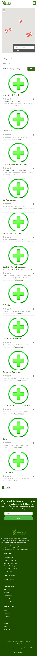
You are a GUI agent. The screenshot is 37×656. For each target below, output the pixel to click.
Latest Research (9, 557)
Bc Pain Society (9, 200)
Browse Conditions (10, 560)
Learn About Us (9, 571)
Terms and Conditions (9, 648)
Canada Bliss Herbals (12, 338)
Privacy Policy (22, 648)
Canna (6, 439)
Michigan (7, 617)
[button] (34, 3)
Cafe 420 (6, 305)
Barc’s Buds (8, 131)
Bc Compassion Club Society (15, 164)
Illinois (6, 626)
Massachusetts (9, 620)
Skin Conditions (9, 580)
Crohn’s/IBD (8, 599)
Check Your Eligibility (11, 569)
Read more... (18, 106)
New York (7, 610)
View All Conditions (11, 602)
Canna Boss (8, 472)
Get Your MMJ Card (10, 563)
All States (7, 629)
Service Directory (9, 566)
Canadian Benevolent (12, 372)
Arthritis (7, 589)
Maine (6, 623)
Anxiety (6, 583)
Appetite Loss (9, 586)
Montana (7, 613)
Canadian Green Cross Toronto (16, 405)
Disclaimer (30, 648)
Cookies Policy (18, 652)
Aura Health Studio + (12, 95)
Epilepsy (7, 592)
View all (18, 493)
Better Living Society (12, 233)
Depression (8, 595)
